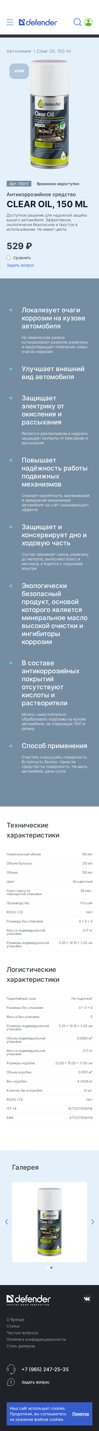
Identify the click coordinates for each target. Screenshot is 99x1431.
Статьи (13, 1326)
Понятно (80, 1413)
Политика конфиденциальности (36, 1339)
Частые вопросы (22, 1332)
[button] (48, 1268)
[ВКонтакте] (87, 1299)
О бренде (15, 1319)
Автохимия (19, 51)
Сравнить (22, 257)
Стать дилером (21, 1346)
